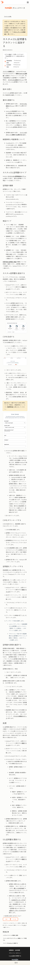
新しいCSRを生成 (19, 888)
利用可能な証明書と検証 (9, 262)
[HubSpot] (2, 2)
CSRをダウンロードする (18, 900)
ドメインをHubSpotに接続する (10, 943)
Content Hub (9, 66)
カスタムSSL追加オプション (16, 80)
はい (7, 919)
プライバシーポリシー (15, 953)
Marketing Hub (9, 61)
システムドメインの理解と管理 (10, 935)
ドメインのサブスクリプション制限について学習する (15, 939)
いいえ (14, 919)
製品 (10, 54)
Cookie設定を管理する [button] (15, 956)
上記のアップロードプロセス (17, 910)
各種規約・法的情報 (14, 950)
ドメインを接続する (8, 71)
